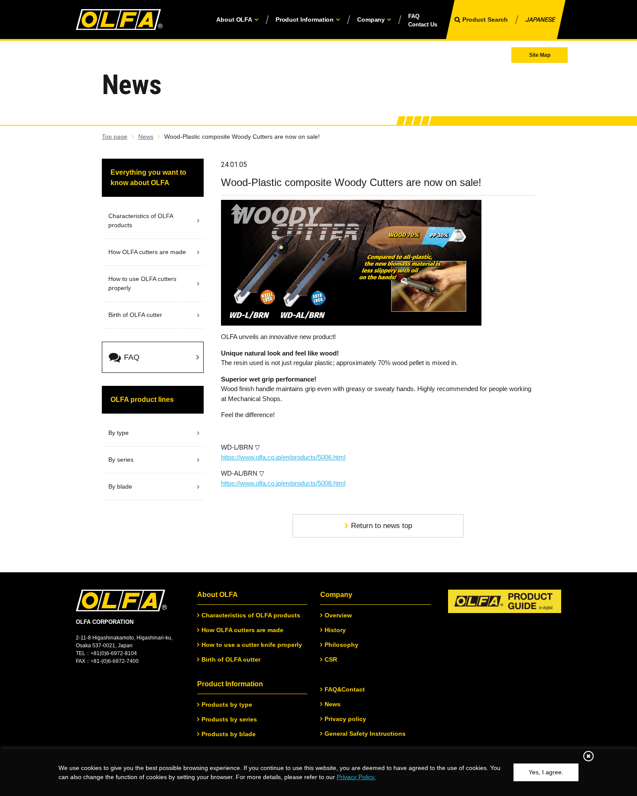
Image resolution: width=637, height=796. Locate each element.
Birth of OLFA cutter (231, 659)
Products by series (229, 719)
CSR (331, 659)
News (145, 136)
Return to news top (381, 526)
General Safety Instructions (365, 733)
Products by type (227, 704)
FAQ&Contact (345, 689)
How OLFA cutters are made (242, 629)
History (335, 629)
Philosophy (341, 644)
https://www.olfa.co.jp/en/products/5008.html (283, 483)
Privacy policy (345, 718)
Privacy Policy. (356, 776)
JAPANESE (540, 19)
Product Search (485, 19)
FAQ (132, 357)
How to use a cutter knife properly (252, 644)
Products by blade (229, 734)
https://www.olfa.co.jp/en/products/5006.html (283, 457)
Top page (114, 136)
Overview (338, 615)
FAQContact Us (422, 20)
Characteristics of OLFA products (251, 615)
